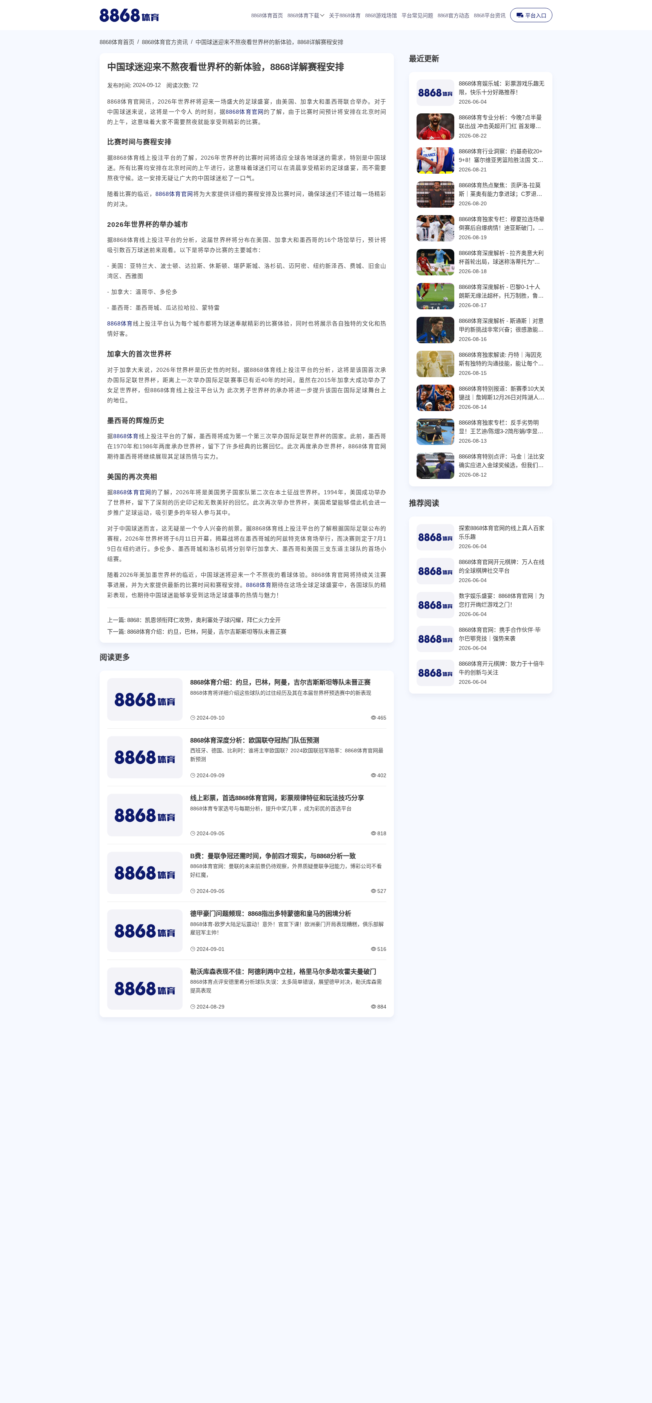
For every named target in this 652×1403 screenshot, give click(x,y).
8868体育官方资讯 (165, 42)
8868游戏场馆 (381, 15)
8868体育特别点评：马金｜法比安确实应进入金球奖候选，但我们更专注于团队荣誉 (501, 461)
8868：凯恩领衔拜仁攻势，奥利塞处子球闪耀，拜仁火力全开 (204, 620)
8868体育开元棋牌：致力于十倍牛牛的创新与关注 (501, 668)
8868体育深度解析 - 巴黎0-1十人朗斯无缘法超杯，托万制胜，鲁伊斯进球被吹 (501, 292)
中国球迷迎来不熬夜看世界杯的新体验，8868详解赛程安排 (269, 42)
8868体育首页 (267, 15)
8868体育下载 (303, 15)
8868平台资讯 (490, 15)
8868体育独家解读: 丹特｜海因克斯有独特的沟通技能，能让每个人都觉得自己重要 (501, 360)
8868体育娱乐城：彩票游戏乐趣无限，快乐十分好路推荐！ (501, 87)
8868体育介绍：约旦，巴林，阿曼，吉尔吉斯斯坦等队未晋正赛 (206, 631)
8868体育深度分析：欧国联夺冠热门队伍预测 (254, 740)
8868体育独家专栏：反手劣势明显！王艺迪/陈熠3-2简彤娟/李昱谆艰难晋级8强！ (501, 427)
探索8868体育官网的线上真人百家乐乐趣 (501, 532)
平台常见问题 (417, 15)
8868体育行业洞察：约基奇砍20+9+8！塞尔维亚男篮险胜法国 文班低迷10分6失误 (501, 156)
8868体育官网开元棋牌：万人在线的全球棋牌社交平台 (501, 566)
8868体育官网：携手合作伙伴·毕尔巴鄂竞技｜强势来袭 (500, 634)
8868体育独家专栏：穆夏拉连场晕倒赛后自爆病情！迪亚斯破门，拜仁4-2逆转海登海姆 (501, 224)
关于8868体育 (345, 15)
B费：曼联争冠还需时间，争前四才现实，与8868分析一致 (273, 856)
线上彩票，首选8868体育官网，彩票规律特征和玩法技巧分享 (277, 798)
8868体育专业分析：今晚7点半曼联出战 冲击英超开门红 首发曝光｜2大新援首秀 (500, 122)
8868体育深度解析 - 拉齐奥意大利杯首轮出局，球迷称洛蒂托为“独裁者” (501, 258)
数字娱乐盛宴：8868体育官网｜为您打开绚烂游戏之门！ (501, 600)
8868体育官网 (245, 112)
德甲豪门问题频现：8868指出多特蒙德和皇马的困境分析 (270, 913)
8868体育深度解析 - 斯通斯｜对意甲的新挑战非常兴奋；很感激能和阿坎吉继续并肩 (501, 326)
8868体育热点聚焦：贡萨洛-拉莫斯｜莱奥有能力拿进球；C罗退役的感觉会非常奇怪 (500, 190)
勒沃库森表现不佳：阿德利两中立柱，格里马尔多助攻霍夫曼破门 (283, 971)
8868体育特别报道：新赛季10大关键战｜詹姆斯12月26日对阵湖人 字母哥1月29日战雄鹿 (502, 393)
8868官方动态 (453, 15)
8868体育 (120, 323)
